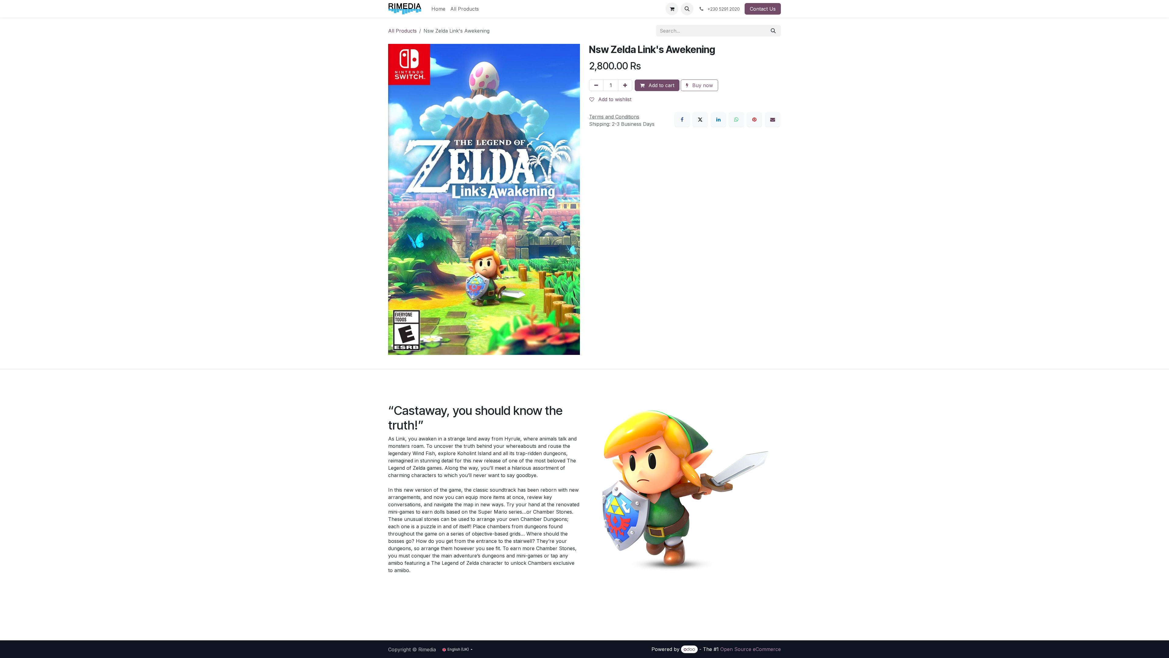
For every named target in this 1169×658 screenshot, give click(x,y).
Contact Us (763, 9)
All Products (402, 31)
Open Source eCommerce (750, 649)
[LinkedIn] (718, 119)
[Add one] (625, 85)
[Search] (773, 31)
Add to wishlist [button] (614, 99)
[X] (700, 119)
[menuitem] (438, 9)
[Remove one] (596, 85)
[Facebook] (682, 119)
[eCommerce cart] (671, 8)
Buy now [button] (702, 85)
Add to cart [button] (660, 85)
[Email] (772, 119)
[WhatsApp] (736, 119)
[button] (687, 8)
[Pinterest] (754, 119)
